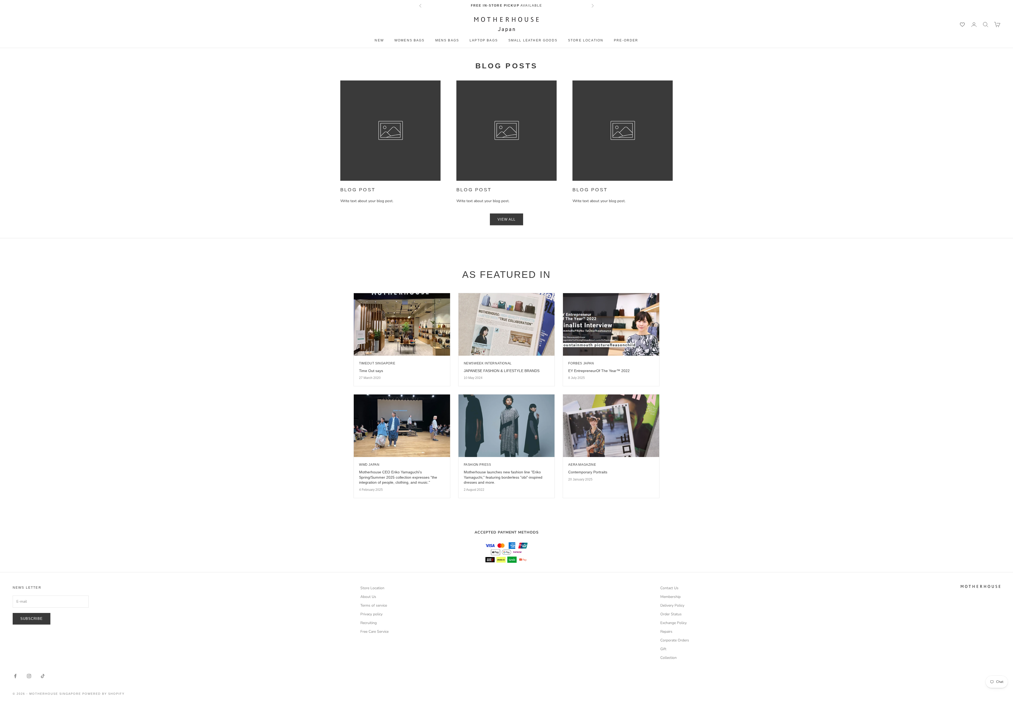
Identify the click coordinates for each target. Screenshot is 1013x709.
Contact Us (669, 588)
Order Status (671, 614)
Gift (663, 648)
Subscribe (31, 619)
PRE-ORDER (626, 40)
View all (506, 219)
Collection (668, 657)
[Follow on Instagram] (29, 676)
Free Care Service (374, 631)
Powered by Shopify (103, 693)
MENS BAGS (447, 40)
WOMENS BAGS (409, 40)
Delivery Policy (672, 605)
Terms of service (373, 605)
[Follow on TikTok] (42, 676)
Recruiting (368, 622)
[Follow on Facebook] (15, 676)
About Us (368, 596)
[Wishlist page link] (962, 24)
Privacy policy (371, 614)
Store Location (585, 40)
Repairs (666, 631)
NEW (379, 40)
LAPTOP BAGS (484, 40)
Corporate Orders (674, 640)
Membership (670, 596)
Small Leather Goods (532, 40)
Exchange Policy (673, 622)
